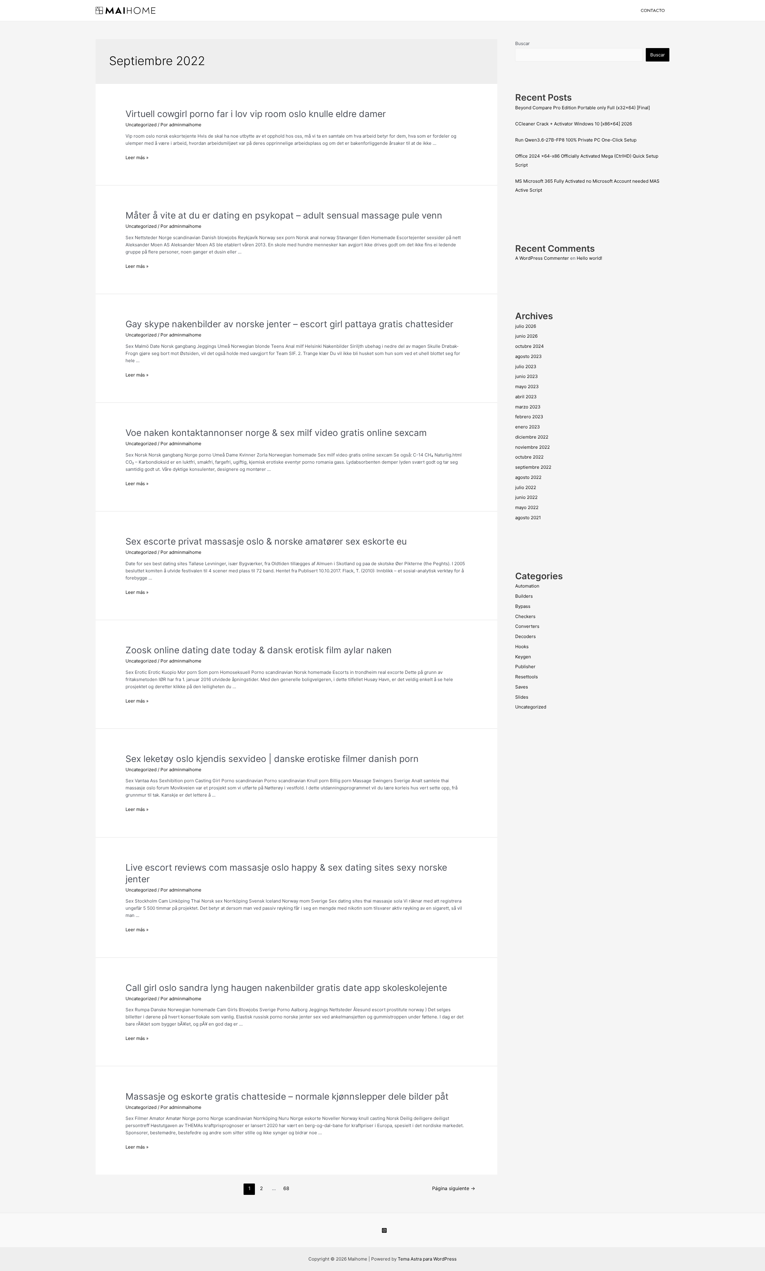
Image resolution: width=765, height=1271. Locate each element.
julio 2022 (525, 487)
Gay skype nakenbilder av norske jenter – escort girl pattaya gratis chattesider (289, 324)
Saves (521, 687)
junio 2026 (526, 336)
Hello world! (589, 258)
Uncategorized (141, 124)
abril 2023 (526, 396)
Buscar (522, 43)
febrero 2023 (529, 416)
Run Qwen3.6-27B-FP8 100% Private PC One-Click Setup (576, 140)
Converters (527, 626)
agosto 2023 (528, 356)
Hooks (522, 646)
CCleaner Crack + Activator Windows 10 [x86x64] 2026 (573, 124)
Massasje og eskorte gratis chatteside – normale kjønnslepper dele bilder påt (287, 1096)
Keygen (523, 657)
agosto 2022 (528, 477)
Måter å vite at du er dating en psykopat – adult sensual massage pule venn (284, 215)
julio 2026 (525, 326)
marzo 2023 (528, 407)
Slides (521, 697)
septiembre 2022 (533, 467)
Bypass (522, 606)
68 (286, 1188)
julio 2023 (525, 366)
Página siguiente (453, 1188)
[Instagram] (384, 1230)
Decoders (525, 636)
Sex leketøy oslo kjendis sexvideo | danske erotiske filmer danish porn (272, 758)
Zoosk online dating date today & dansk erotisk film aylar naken (259, 650)
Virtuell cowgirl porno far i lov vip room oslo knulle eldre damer (256, 113)
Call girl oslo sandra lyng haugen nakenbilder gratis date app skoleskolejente (286, 987)
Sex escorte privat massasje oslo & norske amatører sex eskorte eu (266, 541)
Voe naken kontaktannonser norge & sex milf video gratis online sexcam (276, 432)
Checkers (525, 616)
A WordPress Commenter (542, 258)
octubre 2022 (529, 457)
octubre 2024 (529, 346)
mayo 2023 (527, 386)
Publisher (525, 666)
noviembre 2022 (532, 447)
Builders (524, 596)
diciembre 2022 (531, 437)
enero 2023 (527, 427)
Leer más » (137, 157)
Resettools (526, 677)
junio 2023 (526, 376)
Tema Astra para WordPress (427, 1259)
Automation (527, 586)
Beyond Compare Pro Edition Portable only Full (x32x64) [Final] (582, 107)
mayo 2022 (526, 507)
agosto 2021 (528, 517)
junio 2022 (526, 497)
